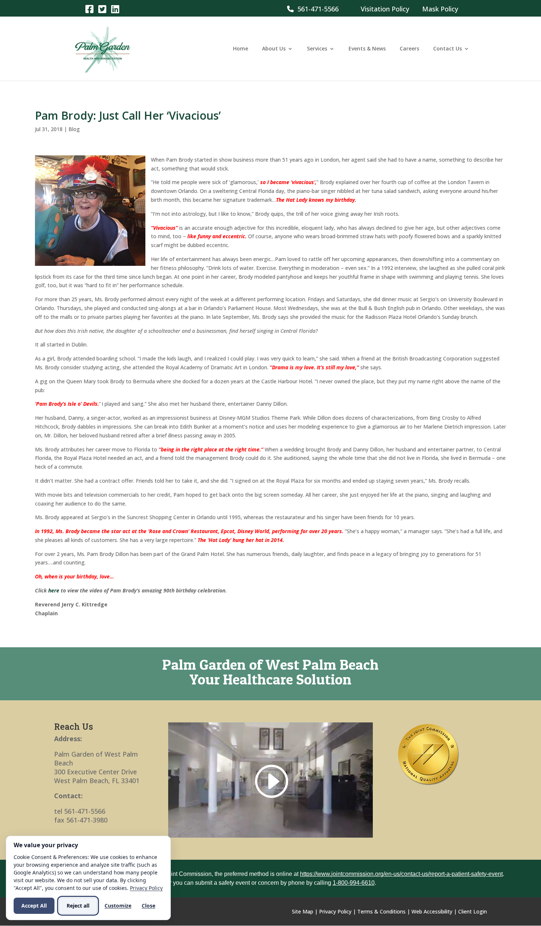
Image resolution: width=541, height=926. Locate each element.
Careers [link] (409, 49)
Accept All (34, 905)
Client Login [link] (472, 911)
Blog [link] (74, 129)
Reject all (78, 905)
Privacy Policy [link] (335, 911)
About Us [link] (274, 49)
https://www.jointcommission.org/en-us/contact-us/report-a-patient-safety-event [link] (401, 874)
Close (148, 905)
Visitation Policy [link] (385, 8)
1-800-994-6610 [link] (354, 883)
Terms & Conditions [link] (381, 911)
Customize (118, 905)
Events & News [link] (367, 49)
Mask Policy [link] (440, 8)
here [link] (53, 590)
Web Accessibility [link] (431, 911)
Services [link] (317, 49)
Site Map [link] (302, 911)
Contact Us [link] (447, 49)
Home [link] (240, 49)
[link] (89, 8)
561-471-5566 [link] (316, 8)
